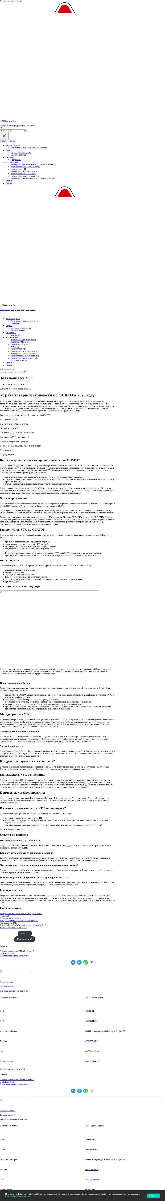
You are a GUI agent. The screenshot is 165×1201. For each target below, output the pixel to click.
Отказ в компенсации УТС (12, 829)
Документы (16, 160)
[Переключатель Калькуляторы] (45, 337)
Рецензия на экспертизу (10, 918)
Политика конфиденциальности (14, 956)
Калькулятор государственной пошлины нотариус (33, 178)
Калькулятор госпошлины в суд (25, 176)
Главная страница (6, 372)
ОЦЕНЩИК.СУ (7, 953)
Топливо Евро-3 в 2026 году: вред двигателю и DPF (23, 925)
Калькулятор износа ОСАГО (23, 174)
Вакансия (25, 933)
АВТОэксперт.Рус (10, 1069)
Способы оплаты (7, 982)
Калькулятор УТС (19, 169)
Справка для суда (18, 155)
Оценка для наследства (21, 152)
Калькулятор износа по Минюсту (25, 167)
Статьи (9, 181)
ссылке (28, 671)
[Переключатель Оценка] (45, 326)
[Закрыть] (4, 136)
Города (9, 183)
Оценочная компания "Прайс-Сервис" (17, 951)
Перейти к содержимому (11, 1)
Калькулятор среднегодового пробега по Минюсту (33, 164)
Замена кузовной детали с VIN (13, 927)
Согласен (153, 1196)
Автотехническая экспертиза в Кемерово (29, 148)
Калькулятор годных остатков (24, 171)
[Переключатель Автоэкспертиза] (45, 319)
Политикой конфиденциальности (18, 1196)
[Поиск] (1, 128)
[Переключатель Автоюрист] (45, 333)
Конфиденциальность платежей (14, 991)
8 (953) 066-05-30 (7, 141)
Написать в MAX (24, 939)
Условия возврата (7, 986)
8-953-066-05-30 (91, 1041)
